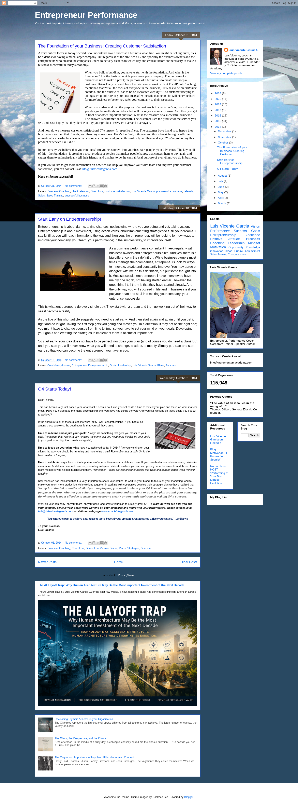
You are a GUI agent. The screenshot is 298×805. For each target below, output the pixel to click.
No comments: (74, 185)
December (225, 131)
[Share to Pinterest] (105, 186)
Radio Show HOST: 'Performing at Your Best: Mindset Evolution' (219, 474)
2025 (218, 98)
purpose (242, 254)
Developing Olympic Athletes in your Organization (84, 719)
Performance (220, 231)
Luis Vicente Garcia (143, 191)
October (223, 142)
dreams (65, 365)
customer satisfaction (117, 191)
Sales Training (54, 195)
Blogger (188, 797)
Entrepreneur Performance (86, 15)
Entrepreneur (79, 365)
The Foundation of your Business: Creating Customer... (232, 151)
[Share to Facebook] (102, 186)
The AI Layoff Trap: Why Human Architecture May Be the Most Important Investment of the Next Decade (111, 585)
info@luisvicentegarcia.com (99, 169)
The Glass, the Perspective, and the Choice (80, 738)
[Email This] (90, 186)
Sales (41, 195)
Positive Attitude (225, 239)
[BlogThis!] (94, 186)
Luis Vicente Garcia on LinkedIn (218, 440)
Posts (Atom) (126, 575)
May (221, 192)
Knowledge (253, 247)
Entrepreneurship (98, 365)
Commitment (252, 251)
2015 (218, 121)
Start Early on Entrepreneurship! (69, 219)
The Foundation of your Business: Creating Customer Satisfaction (102, 46)
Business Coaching (58, 191)
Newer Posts (47, 562)
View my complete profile (226, 73)
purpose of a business (169, 191)
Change (232, 254)
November (225, 137)
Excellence (251, 235)
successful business (77, 195)
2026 (218, 93)
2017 (218, 110)
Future (238, 251)
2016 (218, 115)
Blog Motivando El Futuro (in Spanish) (218, 454)
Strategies (133, 548)
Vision (255, 226)
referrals (188, 191)
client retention (80, 191)
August (223, 175)
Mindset (254, 243)
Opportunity (235, 247)
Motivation (218, 247)
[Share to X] (98, 186)
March (222, 203)
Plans (160, 365)
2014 (218, 126)
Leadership (124, 365)
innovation (216, 251)
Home (118, 562)
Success (171, 365)
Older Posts (188, 562)
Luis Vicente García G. (243, 50)
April (221, 197)
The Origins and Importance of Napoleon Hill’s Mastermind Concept (94, 757)
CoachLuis (97, 191)
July (221, 181)
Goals (113, 365)
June (221, 186)
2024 (218, 104)
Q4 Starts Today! (54, 389)
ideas (228, 251)
